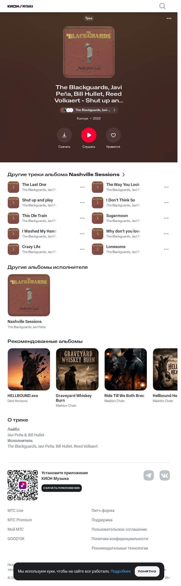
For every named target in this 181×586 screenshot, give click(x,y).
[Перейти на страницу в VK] (165, 475)
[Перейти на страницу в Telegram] (149, 475)
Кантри (82, 118)
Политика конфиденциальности (120, 539)
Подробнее (121, 571)
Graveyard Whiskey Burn (74, 398)
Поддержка (102, 520)
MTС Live (15, 511)
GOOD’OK (16, 539)
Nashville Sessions (25, 321)
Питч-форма (103, 511)
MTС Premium (20, 520)
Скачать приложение (61, 488)
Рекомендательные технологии (120, 548)
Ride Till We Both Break (125, 395)
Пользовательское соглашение (119, 529)
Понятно (147, 572)
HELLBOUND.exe (23, 395)
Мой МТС (16, 529)
